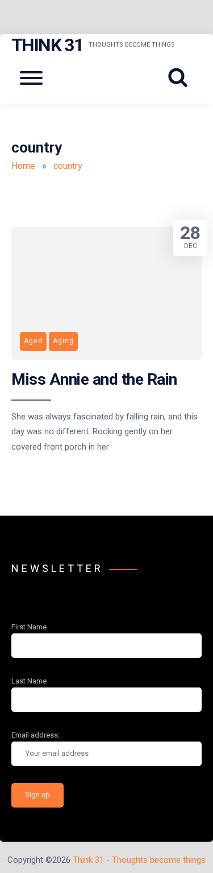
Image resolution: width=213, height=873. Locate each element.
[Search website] (182, 78)
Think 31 (47, 45)
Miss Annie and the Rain (94, 379)
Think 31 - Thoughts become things (139, 860)
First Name (29, 627)
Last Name (29, 681)
